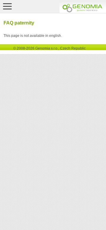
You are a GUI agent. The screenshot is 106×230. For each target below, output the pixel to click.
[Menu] (7, 6)
